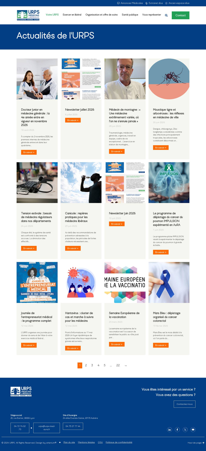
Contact (181, 15)
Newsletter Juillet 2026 (79, 109)
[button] (166, 15)
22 (118, 365)
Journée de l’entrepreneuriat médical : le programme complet (36, 316)
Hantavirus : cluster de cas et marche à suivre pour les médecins (79, 316)
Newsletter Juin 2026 (122, 213)
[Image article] (37, 79)
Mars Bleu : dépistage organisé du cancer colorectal (166, 316)
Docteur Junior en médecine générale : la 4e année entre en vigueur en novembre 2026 (35, 117)
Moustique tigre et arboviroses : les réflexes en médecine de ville (168, 113)
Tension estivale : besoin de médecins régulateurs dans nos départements (36, 217)
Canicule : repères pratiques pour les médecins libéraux (76, 217)
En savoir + (28, 152)
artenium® (51, 442)
